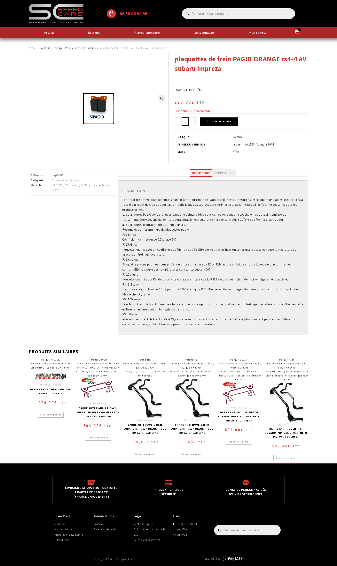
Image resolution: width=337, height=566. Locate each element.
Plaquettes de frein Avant (80, 48)
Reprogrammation (147, 32)
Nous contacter (204, 32)
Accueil (49, 32)
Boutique (94, 32)
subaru (55, 189)
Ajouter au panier (219, 121)
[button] (161, 98)
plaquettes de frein (99, 185)
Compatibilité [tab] (224, 173)
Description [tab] (201, 173)
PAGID (84, 185)
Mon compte (257, 32)
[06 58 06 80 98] (111, 13)
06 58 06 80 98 (133, 13)
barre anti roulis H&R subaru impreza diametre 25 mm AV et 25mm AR (286, 433)
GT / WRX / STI (60, 185)
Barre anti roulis (98, 403)
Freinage (58, 48)
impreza (74, 185)
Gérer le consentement (146, 540)
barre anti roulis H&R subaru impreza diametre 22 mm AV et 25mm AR (145, 429)
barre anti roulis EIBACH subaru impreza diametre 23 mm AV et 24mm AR (97, 412)
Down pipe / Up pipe (50, 384)
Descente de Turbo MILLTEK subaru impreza (50, 391)
